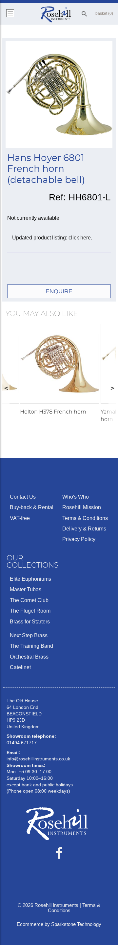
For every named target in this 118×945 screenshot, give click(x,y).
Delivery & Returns (84, 528)
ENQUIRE (59, 291)
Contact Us (23, 497)
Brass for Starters (30, 621)
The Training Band (31, 646)
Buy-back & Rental (31, 507)
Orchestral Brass (29, 657)
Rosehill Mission (81, 507)
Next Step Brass (29, 635)
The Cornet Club (29, 600)
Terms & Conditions (85, 518)
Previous (6, 388)
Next (112, 388)
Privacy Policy (78, 539)
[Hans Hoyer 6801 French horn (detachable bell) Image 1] (59, 96)
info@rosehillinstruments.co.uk (38, 758)
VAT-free (20, 518)
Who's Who (75, 497)
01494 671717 (22, 742)
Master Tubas (25, 589)
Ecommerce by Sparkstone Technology (59, 924)
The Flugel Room (30, 611)
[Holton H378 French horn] (60, 364)
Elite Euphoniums (30, 579)
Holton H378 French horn (53, 412)
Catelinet (20, 667)
